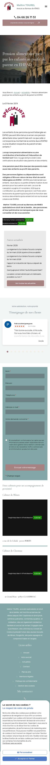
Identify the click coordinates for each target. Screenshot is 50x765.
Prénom (8, 383)
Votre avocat (26, 657)
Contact (26, 666)
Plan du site (26, 672)
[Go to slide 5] (23, 352)
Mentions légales (26, 676)
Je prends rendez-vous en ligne (22, 23)
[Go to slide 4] (19, 352)
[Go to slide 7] (31, 352)
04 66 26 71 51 (26, 17)
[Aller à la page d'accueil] (22, 6)
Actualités (26, 92)
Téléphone (10, 395)
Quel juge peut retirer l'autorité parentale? (24, 270)
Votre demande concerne (17, 419)
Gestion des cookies (26, 686)
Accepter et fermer (26, 759)
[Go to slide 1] (7, 352)
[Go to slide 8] (35, 352)
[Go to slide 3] (15, 352)
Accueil (17, 92)
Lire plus (41, 341)
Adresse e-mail (12, 407)
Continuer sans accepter (12, 743)
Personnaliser (26, 752)
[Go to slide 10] (42, 352)
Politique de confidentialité (26, 681)
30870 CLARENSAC (20, 596)
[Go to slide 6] (27, 352)
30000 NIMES (17, 540)
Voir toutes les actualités (25, 283)
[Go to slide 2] (11, 352)
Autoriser (29, 220)
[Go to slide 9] (39, 352)
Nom (8, 371)
